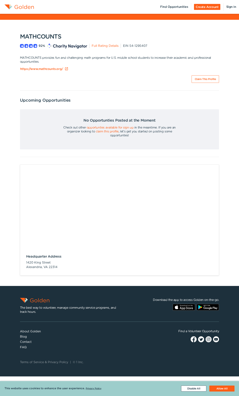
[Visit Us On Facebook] (194, 339)
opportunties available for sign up (110, 127)
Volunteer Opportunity (203, 331)
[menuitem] (17, 6)
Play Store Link (208, 307)
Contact (26, 341)
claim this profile (107, 131)
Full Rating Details (105, 45)
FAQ (23, 347)
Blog (23, 336)
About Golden (30, 331)
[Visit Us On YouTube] (216, 339)
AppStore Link (184, 307)
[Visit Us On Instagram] (209, 339)
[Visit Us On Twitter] (201, 339)
